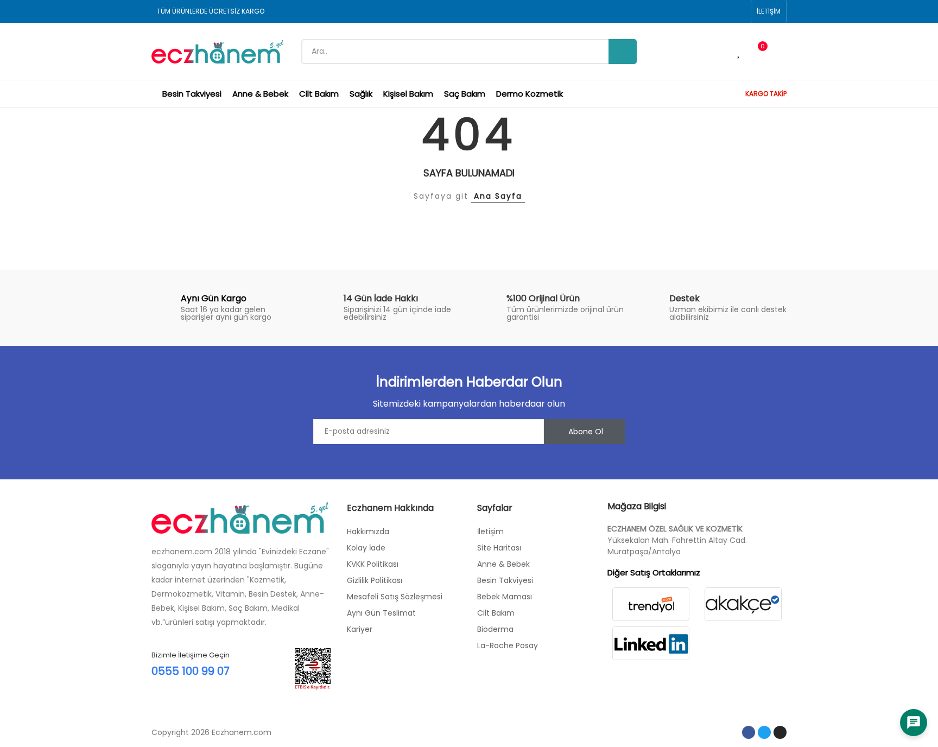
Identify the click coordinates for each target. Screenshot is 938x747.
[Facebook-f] (748, 732)
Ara (623, 51)
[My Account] (781, 51)
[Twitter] (764, 732)
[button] (769, 11)
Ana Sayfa (498, 196)
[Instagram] (780, 732)
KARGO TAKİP (766, 93)
